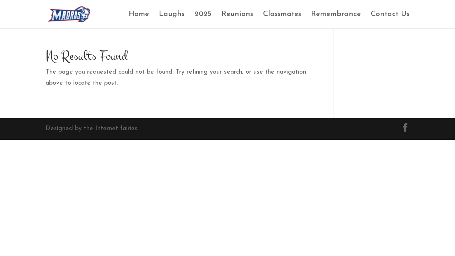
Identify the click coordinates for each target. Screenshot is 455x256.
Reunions (237, 15)
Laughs (171, 15)
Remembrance (336, 15)
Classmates (282, 15)
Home (139, 15)
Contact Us (390, 15)
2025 (203, 15)
